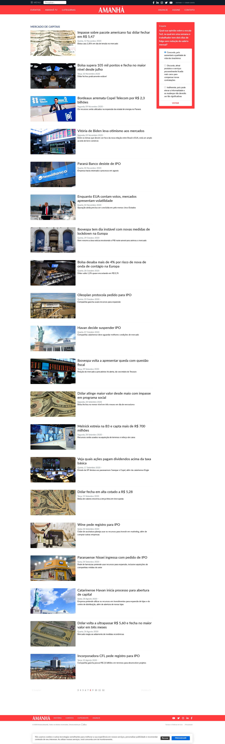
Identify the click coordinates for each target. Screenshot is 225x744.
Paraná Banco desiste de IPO (99, 163)
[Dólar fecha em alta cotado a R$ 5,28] (53, 502)
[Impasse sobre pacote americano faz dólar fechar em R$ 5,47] (53, 43)
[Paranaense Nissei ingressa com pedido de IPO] (53, 568)
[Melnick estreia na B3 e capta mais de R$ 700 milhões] (53, 437)
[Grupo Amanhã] (111, 9)
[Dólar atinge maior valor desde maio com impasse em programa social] (53, 404)
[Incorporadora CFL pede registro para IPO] (53, 666)
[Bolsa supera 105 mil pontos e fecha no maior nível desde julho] (53, 76)
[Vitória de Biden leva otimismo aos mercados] (53, 141)
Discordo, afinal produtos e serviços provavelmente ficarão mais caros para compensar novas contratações (173, 73)
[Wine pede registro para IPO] (53, 535)
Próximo (145, 690)
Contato (190, 10)
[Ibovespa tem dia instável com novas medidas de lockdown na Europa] (53, 240)
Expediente (83, 718)
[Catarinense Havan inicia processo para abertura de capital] (53, 601)
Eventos (35, 10)
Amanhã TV (51, 10)
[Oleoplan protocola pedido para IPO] (53, 305)
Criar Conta (190, 3)
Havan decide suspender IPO (99, 328)
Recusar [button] (165, 738)
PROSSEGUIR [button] (180, 738)
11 (99, 690)
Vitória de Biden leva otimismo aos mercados (110, 131)
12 (103, 690)
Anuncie (163, 10)
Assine (176, 10)
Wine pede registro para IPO (98, 524)
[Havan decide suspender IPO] (53, 338)
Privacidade (189, 724)
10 (96, 690)
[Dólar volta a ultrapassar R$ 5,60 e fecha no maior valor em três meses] (53, 633)
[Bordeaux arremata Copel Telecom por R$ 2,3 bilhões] (53, 108)
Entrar (179, 3)
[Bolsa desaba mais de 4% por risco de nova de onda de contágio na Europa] (53, 273)
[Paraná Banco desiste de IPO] (53, 174)
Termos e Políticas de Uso (174, 724)
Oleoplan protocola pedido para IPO (104, 295)
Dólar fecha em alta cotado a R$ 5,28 (105, 492)
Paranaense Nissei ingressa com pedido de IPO (112, 557)
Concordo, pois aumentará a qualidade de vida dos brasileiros (175, 55)
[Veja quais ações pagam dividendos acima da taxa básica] (53, 469)
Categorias (69, 10)
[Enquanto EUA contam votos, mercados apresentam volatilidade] (53, 207)
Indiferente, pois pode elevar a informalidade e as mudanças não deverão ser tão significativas (175, 92)
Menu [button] (37, 2)
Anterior (37, 690)
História (58, 718)
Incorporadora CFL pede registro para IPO (108, 656)
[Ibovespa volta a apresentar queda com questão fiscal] (53, 371)
